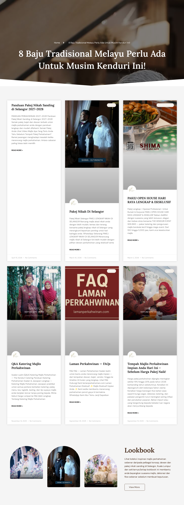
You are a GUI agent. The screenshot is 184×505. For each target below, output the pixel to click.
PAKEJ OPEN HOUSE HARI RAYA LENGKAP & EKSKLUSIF (149, 200)
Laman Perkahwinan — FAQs (89, 364)
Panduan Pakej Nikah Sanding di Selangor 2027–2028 (33, 107)
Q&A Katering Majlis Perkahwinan (26, 366)
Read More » (17, 150)
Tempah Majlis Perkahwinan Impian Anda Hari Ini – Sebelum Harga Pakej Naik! (148, 368)
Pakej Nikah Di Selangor (86, 211)
